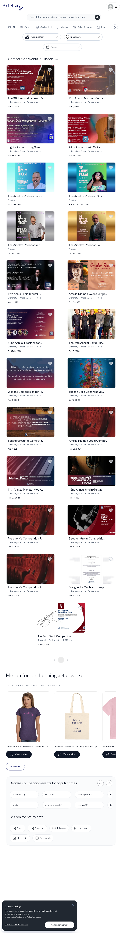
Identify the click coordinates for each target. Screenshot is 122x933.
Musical (64, 27)
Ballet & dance (85, 27)
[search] (97, 17)
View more (15, 766)
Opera (27, 27)
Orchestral (45, 27)
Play (103, 27)
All (14, 27)
